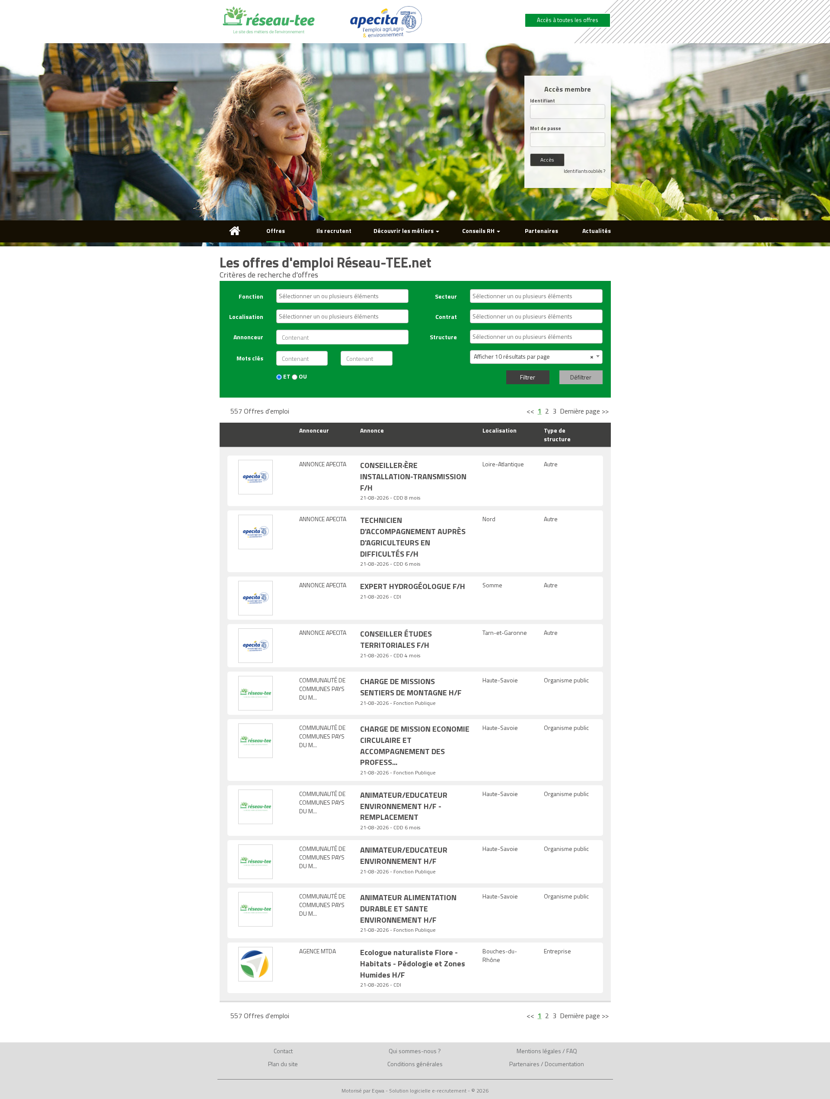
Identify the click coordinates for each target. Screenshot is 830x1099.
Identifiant (542, 101)
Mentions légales (539, 1050)
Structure (443, 336)
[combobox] (342, 296)
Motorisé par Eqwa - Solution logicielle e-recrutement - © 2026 (415, 1091)
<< (530, 411)
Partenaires (541, 230)
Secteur (446, 296)
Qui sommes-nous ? (415, 1050)
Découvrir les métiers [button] (404, 230)
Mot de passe (545, 128)
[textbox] (344, 296)
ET (286, 376)
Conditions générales (415, 1063)
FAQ (571, 1050)
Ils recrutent (333, 230)
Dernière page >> (584, 411)
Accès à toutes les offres (567, 20)
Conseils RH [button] (479, 230)
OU (302, 376)
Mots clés (249, 358)
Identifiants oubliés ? (584, 171)
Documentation (564, 1063)
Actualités (596, 230)
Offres (275, 230)
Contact (283, 1050)
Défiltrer (580, 377)
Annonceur (248, 336)
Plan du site (283, 1063)
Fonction (251, 296)
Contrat (446, 316)
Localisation (246, 316)
